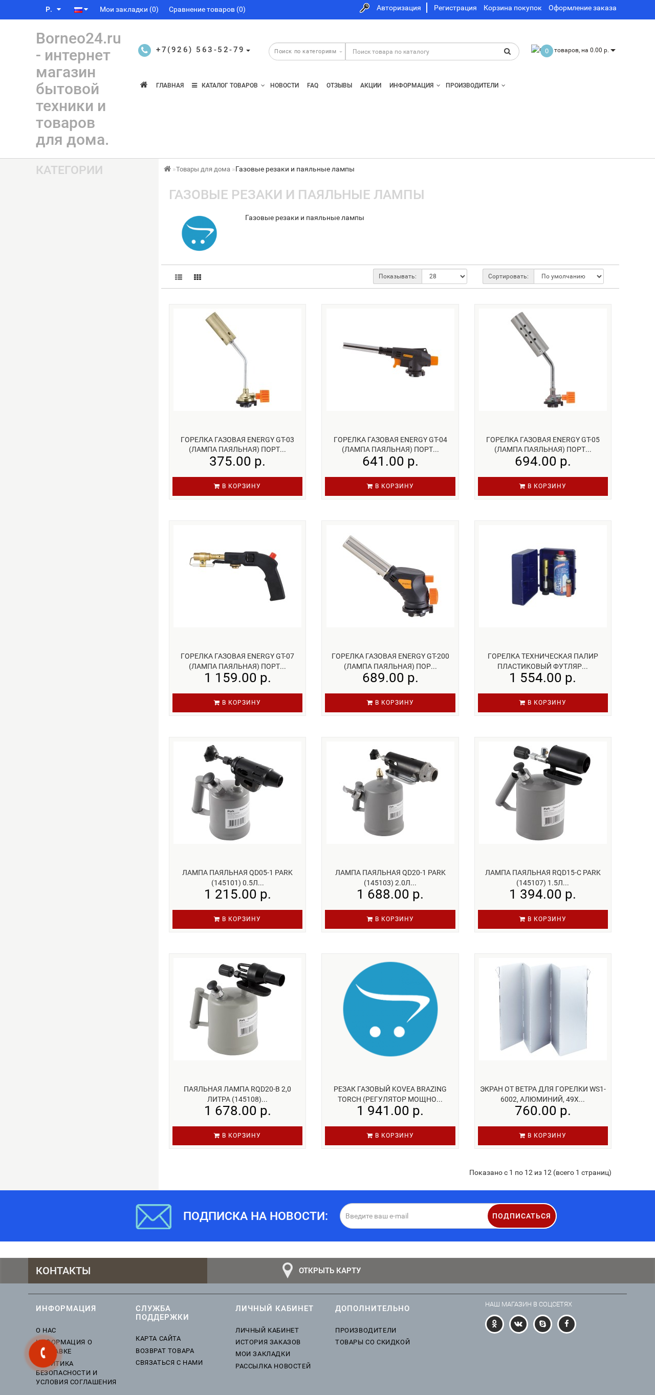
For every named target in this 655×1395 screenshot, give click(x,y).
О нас (46, 1330)
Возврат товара (165, 1351)
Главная (170, 85)
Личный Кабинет (267, 1330)
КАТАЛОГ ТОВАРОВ (227, 85)
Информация (411, 85)
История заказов (268, 1342)
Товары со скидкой (372, 1342)
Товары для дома (203, 169)
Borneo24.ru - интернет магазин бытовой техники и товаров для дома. (78, 88)
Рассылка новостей (273, 1366)
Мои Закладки (262, 1354)
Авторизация (399, 8)
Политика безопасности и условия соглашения (76, 1373)
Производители (472, 85)
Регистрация (455, 8)
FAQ (312, 85)
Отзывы (339, 85)
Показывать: (398, 276)
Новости (284, 85)
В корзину (240, 486)
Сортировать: (508, 276)
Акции (370, 85)
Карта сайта (158, 1338)
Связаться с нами (169, 1362)
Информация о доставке (64, 1346)
